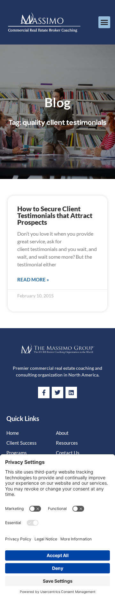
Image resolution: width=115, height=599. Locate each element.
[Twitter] (57, 392)
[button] (104, 22)
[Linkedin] (71, 392)
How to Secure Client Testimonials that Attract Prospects (54, 215)
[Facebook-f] (44, 392)
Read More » (33, 279)
